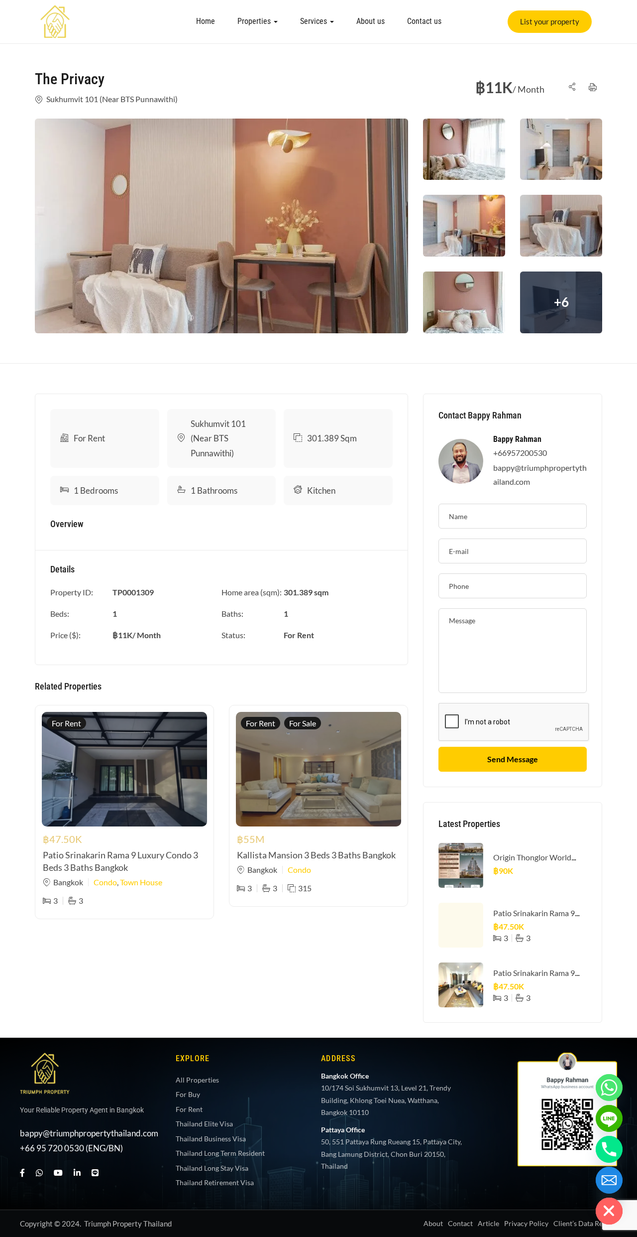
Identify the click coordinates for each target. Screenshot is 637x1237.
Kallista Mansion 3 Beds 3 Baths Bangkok (316, 854)
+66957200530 (520, 452)
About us (370, 21)
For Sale (302, 723)
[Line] (95, 1172)
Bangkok (68, 882)
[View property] (221, 226)
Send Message (512, 759)
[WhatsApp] (39, 1172)
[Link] (55, 11)
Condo (105, 882)
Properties (255, 21)
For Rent (89, 438)
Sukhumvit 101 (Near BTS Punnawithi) (112, 99)
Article (488, 1223)
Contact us (424, 21)
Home (205, 21)
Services (314, 21)
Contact (460, 1223)
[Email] (609, 1180)
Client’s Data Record (585, 1223)
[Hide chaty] (609, 1211)
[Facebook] (22, 1172)
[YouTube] (58, 1172)
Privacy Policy (526, 1223)
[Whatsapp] (609, 1087)
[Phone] (609, 1149)
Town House (141, 882)
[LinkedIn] (77, 1172)
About (433, 1223)
